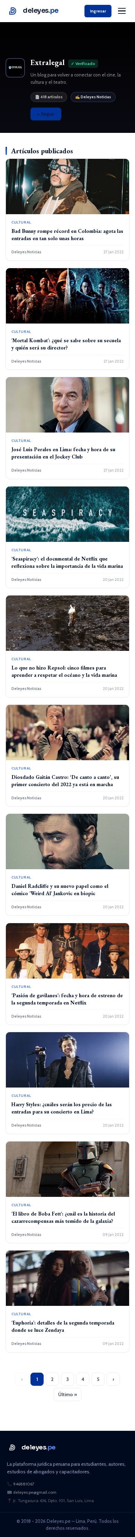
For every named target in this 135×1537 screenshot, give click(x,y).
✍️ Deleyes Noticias (93, 96)
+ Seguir (45, 114)
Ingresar (98, 10)
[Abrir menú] (122, 11)
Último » (67, 1394)
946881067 (23, 1483)
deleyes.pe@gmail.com (34, 1492)
